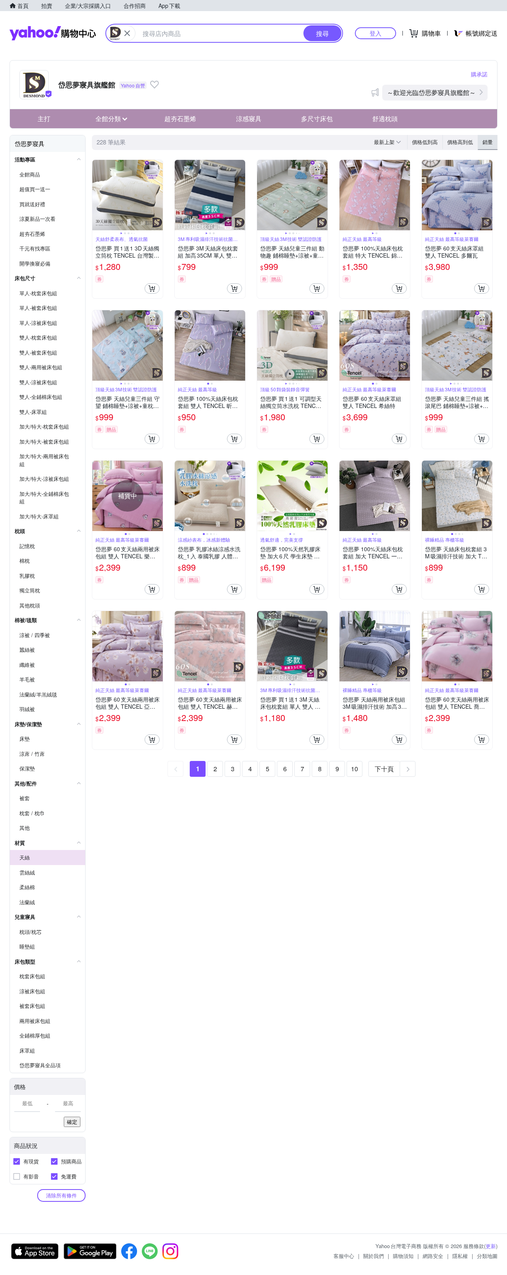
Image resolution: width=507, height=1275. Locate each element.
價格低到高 (425, 142)
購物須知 (403, 1256)
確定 (72, 1121)
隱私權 (460, 1256)
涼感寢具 (248, 118)
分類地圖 (487, 1256)
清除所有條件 (61, 1195)
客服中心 (344, 1256)
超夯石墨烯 (180, 118)
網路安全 (433, 1256)
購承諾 (479, 74)
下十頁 (384, 768)
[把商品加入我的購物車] (152, 288)
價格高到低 (460, 142)
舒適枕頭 (385, 118)
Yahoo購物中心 (53, 33)
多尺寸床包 (317, 118)
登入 (375, 33)
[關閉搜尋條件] (127, 33)
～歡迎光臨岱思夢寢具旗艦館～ (431, 92)
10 (354, 768)
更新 (491, 1246)
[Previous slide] (97, 195)
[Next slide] (157, 195)
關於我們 (373, 1256)
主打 (44, 118)
